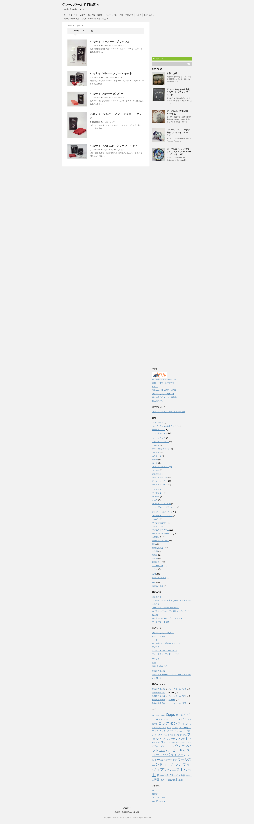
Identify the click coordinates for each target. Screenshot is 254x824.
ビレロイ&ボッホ (159, 578)
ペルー (173, 742)
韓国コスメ (156, 562)
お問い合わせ (149, 15)
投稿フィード (157, 794)
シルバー (113, 46)
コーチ (155, 463)
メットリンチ (157, 526)
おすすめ (156, 452)
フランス (156, 659)
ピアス (184, 735)
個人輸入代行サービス (168, 775)
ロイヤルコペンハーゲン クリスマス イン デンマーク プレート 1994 (179, 151)
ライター (156, 640)
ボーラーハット (158, 430)
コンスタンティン (173, 723)
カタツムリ (181, 719)
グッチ (155, 459)
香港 (180, 780)
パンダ (179, 735)
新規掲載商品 (157, 548)
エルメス (156, 445)
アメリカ (156, 647)
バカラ (155, 500)
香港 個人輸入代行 (159, 666)
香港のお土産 (157, 586)
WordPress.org (158, 801)
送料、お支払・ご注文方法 (163, 383)
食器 (154, 574)
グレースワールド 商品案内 (80, 4)
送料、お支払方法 (126, 15)
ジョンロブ (156, 474)
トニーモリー (157, 566)
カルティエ (156, 456)
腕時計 (155, 555)
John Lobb (161, 715)
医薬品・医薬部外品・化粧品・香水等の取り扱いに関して (86, 19)
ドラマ (157, 731)
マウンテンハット (159, 433)
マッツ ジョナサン (159, 523)
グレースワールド (70, 15)
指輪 (154, 544)
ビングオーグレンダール (162, 512)
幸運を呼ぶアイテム (160, 541)
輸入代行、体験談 (95, 15)
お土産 (179, 715)
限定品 (155, 558)
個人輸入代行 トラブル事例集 (164, 397)
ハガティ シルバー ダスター (106, 93)
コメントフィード (159, 797)
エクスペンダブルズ (160, 442)
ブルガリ (156, 519)
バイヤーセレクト (159, 484)
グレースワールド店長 (177, 689)
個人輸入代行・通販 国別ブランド (166, 643)
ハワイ (166, 735)
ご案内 (82, 15)
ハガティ (107, 46)
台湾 (154, 662)
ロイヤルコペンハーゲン (162, 533)
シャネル (156, 470)
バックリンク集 (111, 15)
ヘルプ (138, 15)
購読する (159, 58)
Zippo (170, 714)
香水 (154, 582)
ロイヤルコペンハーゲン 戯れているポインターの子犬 (178, 132)
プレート (165, 742)
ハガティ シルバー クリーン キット (111, 73)
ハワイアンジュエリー (161, 504)
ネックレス (164, 731)
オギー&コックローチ (161, 449)
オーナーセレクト (159, 481)
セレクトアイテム (159, 477)
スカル (169, 728)
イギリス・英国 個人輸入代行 (164, 650)
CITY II (154, 715)
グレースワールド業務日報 (163, 394)
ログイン (156, 790)
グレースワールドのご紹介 (163, 633)
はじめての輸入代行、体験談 (164, 390)
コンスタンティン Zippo (162, 467)
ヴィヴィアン (172, 764)
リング (186, 755)
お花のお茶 (172, 73)
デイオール (156, 489)
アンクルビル (157, 422)
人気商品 (156, 537)
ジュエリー (114, 150)
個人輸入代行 (157, 401)
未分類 (155, 551)
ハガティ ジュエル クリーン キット (114, 145)
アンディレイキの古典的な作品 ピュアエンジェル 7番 (178, 92)
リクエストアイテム (160, 530)
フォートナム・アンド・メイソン (166, 654)
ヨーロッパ (161, 755)
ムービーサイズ (177, 750)
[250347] (171, 700)
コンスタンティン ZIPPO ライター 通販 (168, 412)
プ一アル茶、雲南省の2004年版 (165, 608)
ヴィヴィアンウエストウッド (164, 426)
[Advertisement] (172, 38)
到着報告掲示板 (158, 671)
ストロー (175, 728)
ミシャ (155, 569)
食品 (170, 780)
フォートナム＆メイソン (162, 516)
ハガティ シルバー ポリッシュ (110, 41)
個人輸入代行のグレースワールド (166, 379)
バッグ (173, 735)
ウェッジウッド (158, 438)
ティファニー (157, 493)
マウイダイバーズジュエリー (164, 507)
